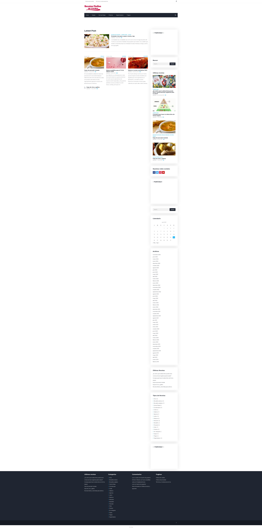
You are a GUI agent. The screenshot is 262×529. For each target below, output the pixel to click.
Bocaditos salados (115, 34)
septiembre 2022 (157, 291)
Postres (111, 15)
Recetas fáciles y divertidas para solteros (162, 386)
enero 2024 (155, 261)
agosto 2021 (156, 318)
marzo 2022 (155, 302)
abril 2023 (155, 276)
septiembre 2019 (157, 350)
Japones (124, 56)
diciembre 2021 (156, 309)
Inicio (87, 15)
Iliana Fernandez (136, 486)
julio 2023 (155, 270)
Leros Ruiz (113, 37)
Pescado (156, 425)
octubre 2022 (156, 289)
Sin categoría (157, 431)
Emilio (133, 479)
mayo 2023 (155, 274)
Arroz (155, 398)
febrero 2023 (156, 280)
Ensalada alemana (141, 482)
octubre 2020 (156, 329)
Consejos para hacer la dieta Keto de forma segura (163, 379)
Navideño (145, 56)
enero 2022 (155, 307)
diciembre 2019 (156, 344)
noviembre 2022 (157, 287)
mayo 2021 (155, 322)
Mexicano (156, 420)
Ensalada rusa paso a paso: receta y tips (123, 36)
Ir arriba (131, 527)
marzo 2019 (155, 359)
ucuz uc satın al (135, 477)
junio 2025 (155, 256)
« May (154, 242)
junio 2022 (155, 296)
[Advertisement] (131, 24)
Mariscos (156, 418)
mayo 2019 (155, 355)
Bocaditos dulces (158, 401)
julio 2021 (155, 320)
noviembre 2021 (156, 311)
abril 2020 (155, 335)
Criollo (102, 56)
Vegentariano (119, 15)
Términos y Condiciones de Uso (102, 1)
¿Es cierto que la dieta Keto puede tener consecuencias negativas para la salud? (163, 92)
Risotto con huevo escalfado (143, 479)
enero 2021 (155, 326)
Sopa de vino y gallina (93, 87)
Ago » (157, 242)
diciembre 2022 (156, 285)
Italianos (156, 412)
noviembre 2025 (156, 254)
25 (173, 237)
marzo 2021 (155, 324)
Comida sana (124, 34)
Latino (129, 34)
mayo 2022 (155, 298)
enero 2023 (155, 283)
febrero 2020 (156, 339)
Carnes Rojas (102, 15)
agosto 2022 (156, 294)
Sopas (93, 15)
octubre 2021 (156, 313)
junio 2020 (155, 331)
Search (172, 64)
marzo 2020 (156, 337)
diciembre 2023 (156, 263)
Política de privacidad (89, 1)
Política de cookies (160, 477)
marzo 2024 (155, 259)
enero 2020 (155, 342)
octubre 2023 (156, 265)
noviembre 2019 (156, 346)
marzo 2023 (155, 278)
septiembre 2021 (157, 315)
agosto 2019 (156, 353)
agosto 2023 (156, 267)
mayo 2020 (155, 333)
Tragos (128, 15)
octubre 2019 (156, 348)
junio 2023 (155, 272)
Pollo (155, 427)
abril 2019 (155, 357)
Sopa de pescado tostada (91, 70)
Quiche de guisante (146, 477)
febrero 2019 (156, 361)
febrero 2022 (156, 305)
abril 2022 (155, 300)
